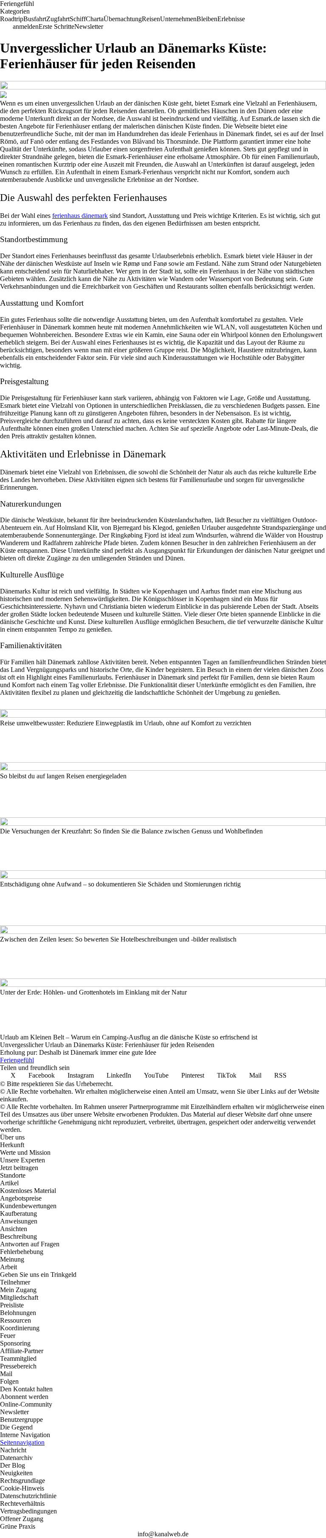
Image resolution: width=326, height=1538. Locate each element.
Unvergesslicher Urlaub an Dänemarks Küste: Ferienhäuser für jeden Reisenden (107, 1044)
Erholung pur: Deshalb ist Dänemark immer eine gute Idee (78, 1052)
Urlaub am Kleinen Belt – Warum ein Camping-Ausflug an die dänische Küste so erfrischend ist (128, 1037)
